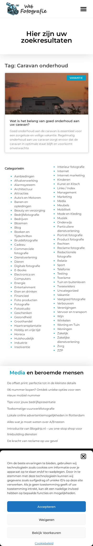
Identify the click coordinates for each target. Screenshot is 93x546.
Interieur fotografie (70, 167)
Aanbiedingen (24, 176)
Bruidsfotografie (26, 240)
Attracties (21, 193)
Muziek (62, 218)
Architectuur (23, 189)
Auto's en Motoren (27, 197)
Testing (62, 273)
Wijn (60, 316)
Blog (17, 227)
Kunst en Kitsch (68, 184)
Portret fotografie (70, 235)
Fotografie (21, 304)
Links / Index (66, 188)
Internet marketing (71, 175)
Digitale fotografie (27, 266)
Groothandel (23, 321)
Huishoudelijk (24, 338)
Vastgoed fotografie (71, 299)
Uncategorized (67, 290)
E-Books (20, 270)
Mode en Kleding (69, 214)
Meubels (63, 205)
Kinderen (63, 179)
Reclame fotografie (71, 248)
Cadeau (19, 244)
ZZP (60, 350)
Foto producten (25, 300)
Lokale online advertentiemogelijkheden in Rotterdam (46, 415)
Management (67, 192)
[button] (83, 456)
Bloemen (20, 223)
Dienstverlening (25, 257)
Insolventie (22, 347)
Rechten (63, 243)
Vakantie (63, 295)
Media (61, 201)
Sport (61, 265)
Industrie (20, 342)
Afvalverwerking (26, 180)
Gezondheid (22, 317)
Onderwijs (64, 222)
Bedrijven (21, 219)
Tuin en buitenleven (71, 282)
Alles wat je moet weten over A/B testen (35, 422)
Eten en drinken (25, 291)
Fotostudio (22, 308)
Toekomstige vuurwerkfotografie (30, 408)
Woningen (64, 329)
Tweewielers (66, 286)
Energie (19, 283)
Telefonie (63, 269)
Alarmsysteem (24, 185)
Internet (63, 171)
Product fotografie (70, 239)
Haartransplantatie (27, 325)
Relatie (62, 260)
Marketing (64, 196)
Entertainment (25, 287)
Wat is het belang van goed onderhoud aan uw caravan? (44, 123)
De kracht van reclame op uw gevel (32, 441)
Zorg (60, 346)
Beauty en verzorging (29, 210)
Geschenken (23, 313)
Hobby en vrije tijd (27, 330)
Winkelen (64, 320)
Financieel (21, 296)
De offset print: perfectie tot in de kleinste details (41, 383)
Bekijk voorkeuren (46, 533)
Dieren (19, 261)
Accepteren (46, 507)
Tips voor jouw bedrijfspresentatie (31, 402)
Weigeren (46, 520)
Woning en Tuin (68, 324)
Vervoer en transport (72, 312)
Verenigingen (66, 307)
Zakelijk (62, 333)
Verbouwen (65, 303)
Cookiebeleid (44, 543)
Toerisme (63, 278)
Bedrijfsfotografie (26, 214)
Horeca (19, 334)
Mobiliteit (64, 209)
